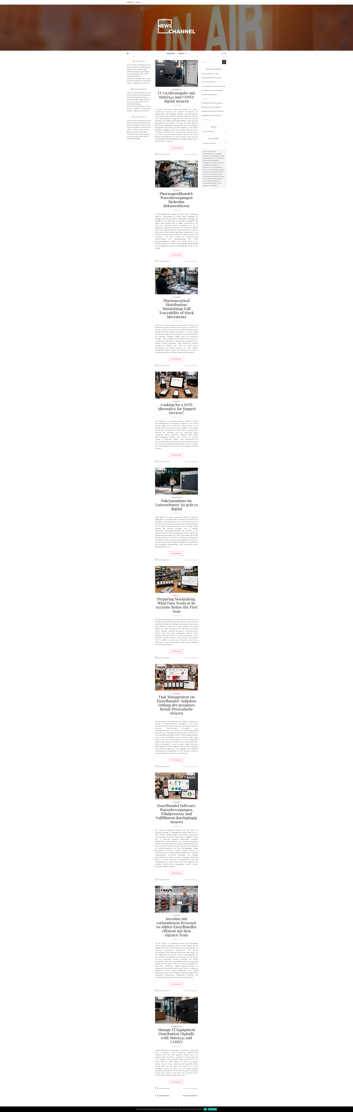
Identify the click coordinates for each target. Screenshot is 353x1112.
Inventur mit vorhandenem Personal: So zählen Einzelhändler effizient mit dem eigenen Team (176, 926)
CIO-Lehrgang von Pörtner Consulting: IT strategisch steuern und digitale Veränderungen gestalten (213, 90)
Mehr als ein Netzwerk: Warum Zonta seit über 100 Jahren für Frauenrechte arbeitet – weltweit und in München (139, 81)
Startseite (130, 2)
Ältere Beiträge (163, 1096)
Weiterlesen (212, 1109)
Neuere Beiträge (190, 1096)
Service (137, 2)
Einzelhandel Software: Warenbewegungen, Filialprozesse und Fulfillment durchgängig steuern (176, 813)
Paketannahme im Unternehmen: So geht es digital (176, 504)
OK (205, 1109)
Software (176, 401)
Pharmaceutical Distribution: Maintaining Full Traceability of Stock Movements (176, 308)
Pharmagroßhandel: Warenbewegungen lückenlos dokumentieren (176, 199)
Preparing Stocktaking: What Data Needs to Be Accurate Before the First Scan (176, 604)
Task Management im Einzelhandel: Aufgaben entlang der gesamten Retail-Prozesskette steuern (176, 704)
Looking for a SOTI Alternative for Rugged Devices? (176, 408)
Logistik (176, 596)
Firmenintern (176, 89)
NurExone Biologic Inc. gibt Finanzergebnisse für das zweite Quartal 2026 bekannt (211, 78)
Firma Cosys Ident (164, 154)
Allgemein (176, 190)
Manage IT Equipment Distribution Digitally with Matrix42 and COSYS (176, 1035)
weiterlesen (177, 148)
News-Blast (140, 61)
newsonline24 (140, 117)
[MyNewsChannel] (176, 26)
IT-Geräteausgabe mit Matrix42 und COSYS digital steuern (176, 96)
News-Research (140, 89)
